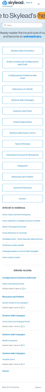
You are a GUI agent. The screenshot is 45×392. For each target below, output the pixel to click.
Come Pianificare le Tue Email (14, 233)
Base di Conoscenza (10, 387)
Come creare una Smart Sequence (16, 214)
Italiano (38, 387)
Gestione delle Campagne (13, 315)
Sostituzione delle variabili (13, 245)
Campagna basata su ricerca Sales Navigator (20, 251)
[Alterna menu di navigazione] (39, 4)
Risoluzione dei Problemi (13, 297)
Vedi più (5, 371)
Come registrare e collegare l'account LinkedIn (21, 221)
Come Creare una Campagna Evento (16, 321)
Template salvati (8, 359)
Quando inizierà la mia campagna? (15, 303)
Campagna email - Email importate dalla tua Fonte (22, 239)
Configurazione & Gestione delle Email (19, 278)
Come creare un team (11, 257)
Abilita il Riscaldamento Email (14, 227)
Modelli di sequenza (9, 340)
